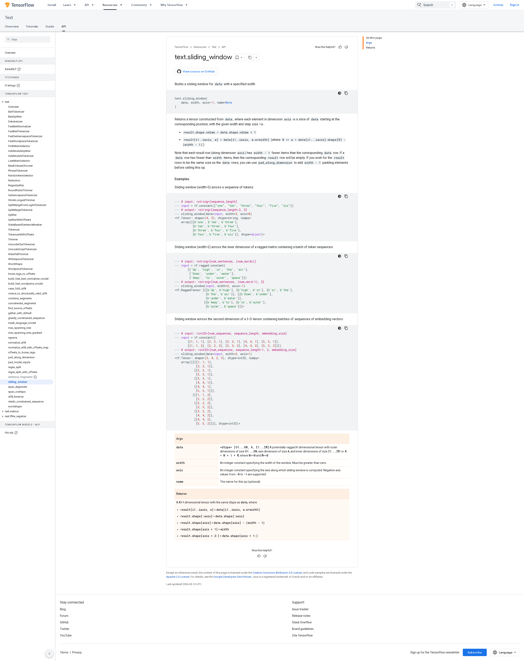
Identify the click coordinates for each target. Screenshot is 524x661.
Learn (67, 5)
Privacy (77, 652)
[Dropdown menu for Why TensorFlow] (188, 5)
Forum (64, 615)
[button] (26, 101)
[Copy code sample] (346, 93)
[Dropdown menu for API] (94, 5)
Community (139, 5)
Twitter (64, 628)
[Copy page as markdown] (250, 57)
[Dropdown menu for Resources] (122, 5)
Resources (110, 5)
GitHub (498, 5)
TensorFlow (181, 47)
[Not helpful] (346, 47)
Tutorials (32, 26)
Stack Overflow (302, 622)
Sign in (514, 5)
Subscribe (475, 652)
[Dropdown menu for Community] (152, 5)
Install (52, 5)
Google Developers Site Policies (232, 576)
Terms (64, 652)
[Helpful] (340, 47)
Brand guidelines (303, 628)
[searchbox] (27, 39)
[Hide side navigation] (49, 654)
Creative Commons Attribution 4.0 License (277, 572)
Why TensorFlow (171, 5)
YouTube (66, 635)
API (87, 5)
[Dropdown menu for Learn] (76, 5)
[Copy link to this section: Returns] (191, 494)
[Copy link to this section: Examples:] (194, 179)
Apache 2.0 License (177, 576)
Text (9, 17)
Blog (63, 609)
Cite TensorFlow (302, 635)
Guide (49, 26)
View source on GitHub (199, 71)
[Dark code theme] (339, 93)
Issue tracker (300, 609)
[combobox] (435, 5)
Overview (12, 26)
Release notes (301, 615)
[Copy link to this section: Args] (187, 439)
